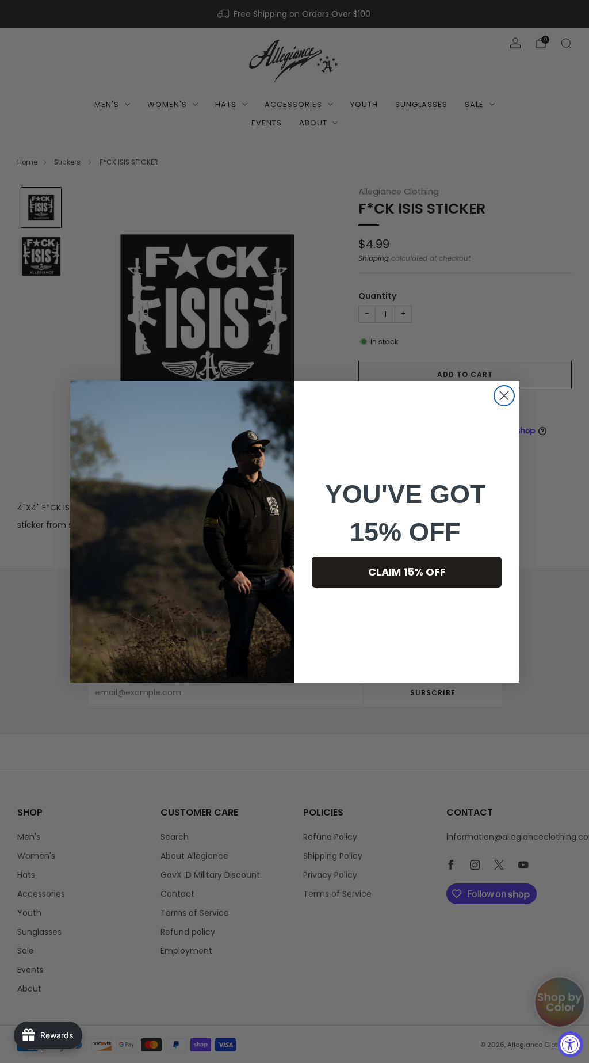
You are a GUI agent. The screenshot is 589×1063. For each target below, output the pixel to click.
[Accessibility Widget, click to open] (570, 1044)
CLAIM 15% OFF (407, 572)
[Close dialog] (504, 396)
